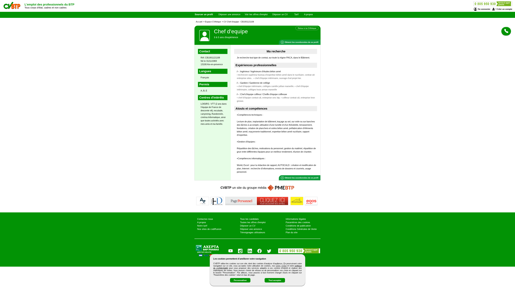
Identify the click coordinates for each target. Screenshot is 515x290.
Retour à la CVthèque (307, 28)
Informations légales (296, 219)
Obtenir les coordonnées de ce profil (301, 178)
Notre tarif (202, 225)
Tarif (296, 14)
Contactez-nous (205, 219)
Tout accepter (274, 280)
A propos (308, 14)
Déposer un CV (280, 14)
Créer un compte (504, 9)
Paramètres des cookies (298, 222)
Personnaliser (240, 280)
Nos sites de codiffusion (209, 229)
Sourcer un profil (204, 14)
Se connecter (483, 9)
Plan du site (291, 232)
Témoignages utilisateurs (252, 232)
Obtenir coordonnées (301, 42)
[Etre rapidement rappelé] (505, 31)
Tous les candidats (249, 219)
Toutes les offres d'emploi (253, 222)
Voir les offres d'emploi (256, 14)
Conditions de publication (298, 225)
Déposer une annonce (229, 14)
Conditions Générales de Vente (301, 229)
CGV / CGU (281, 266)
